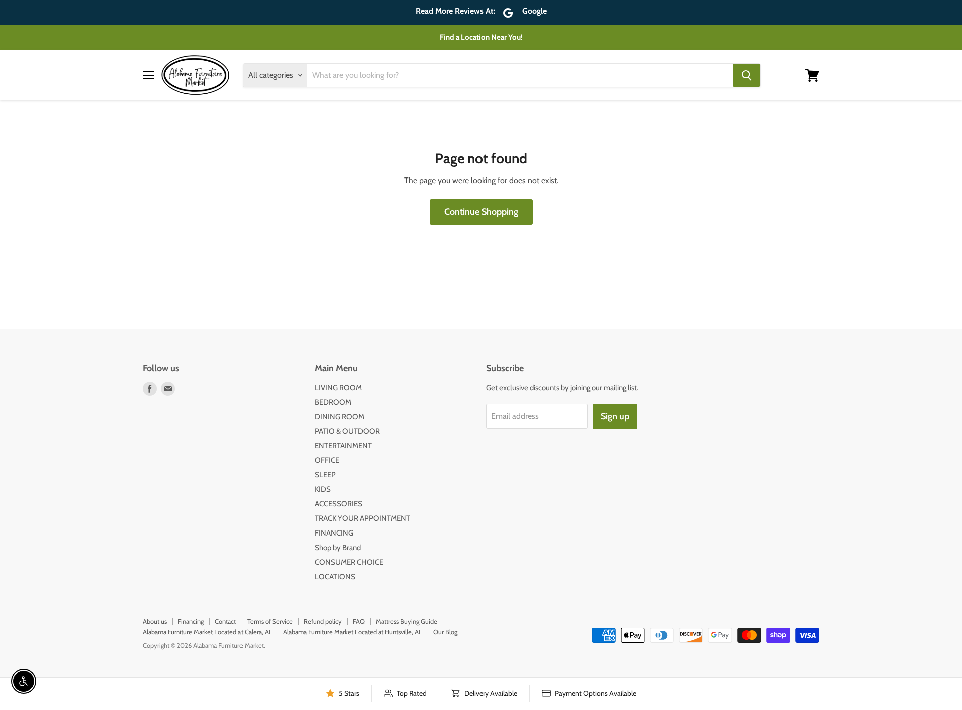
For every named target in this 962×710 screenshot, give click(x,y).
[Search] (746, 75)
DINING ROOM (339, 416)
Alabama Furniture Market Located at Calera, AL (207, 632)
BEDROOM (333, 402)
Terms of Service (270, 621)
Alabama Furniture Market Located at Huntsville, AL (352, 632)
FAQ (359, 621)
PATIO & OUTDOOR (347, 431)
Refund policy (323, 621)
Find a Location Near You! (481, 37)
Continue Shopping (481, 211)
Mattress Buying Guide (406, 621)
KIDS (323, 489)
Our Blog (445, 632)
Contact (225, 621)
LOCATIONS (335, 576)
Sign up (615, 416)
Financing (191, 621)
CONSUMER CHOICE (349, 562)
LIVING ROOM (338, 387)
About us (155, 621)
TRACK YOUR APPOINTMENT (362, 518)
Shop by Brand (338, 547)
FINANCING (334, 533)
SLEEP (325, 474)
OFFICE (327, 460)
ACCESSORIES (338, 503)
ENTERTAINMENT (343, 445)
